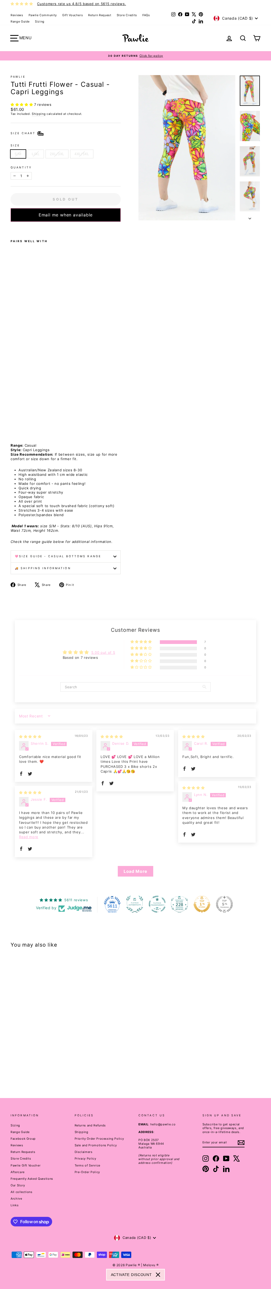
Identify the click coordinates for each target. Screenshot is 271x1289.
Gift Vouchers (72, 15)
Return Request (99, 15)
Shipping (39, 114)
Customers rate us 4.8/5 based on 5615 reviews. (81, 4)
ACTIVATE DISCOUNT (131, 1275)
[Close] (158, 1275)
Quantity (21, 167)
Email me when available (66, 214)
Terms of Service (87, 1165)
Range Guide (20, 21)
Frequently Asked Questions (32, 1179)
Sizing (39, 21)
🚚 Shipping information (43, 568)
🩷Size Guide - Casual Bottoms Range (58, 556)
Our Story (18, 1185)
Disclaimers (84, 1152)
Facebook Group (23, 1138)
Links (15, 1205)
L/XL (36, 154)
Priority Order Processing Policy (99, 1138)
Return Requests (23, 1152)
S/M (18, 154)
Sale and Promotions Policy (96, 1145)
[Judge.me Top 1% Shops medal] (201, 904)
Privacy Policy (85, 1158)
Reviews (17, 15)
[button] (22, 104)
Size (15, 145)
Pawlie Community (43, 15)
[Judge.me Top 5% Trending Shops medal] (224, 904)
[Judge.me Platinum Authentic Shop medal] (134, 904)
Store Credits (127, 15)
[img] (30, 736)
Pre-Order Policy (87, 1172)
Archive (16, 1198)
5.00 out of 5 (103, 652)
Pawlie (18, 77)
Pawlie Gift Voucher (25, 1165)
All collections (22, 1192)
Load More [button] (135, 871)
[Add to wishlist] (12, 228)
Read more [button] (28, 837)
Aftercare (18, 1172)
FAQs (146, 15)
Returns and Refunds (90, 1125)
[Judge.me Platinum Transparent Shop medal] (157, 904)
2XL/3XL (57, 154)
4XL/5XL (81, 154)
